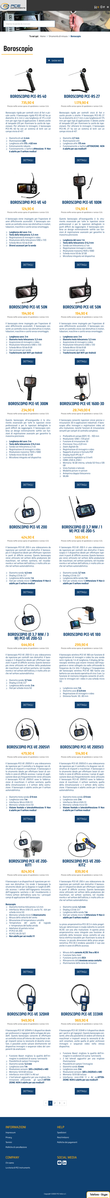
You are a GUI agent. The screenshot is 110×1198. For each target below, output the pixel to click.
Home (43, 36)
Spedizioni (61, 1132)
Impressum (11, 1132)
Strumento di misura (58, 36)
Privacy (9, 1137)
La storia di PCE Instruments (18, 1167)
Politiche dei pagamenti (67, 1142)
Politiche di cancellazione (16, 1147)
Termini (9, 1142)
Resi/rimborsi (63, 1137)
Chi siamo (10, 1163)
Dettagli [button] (28, 160)
